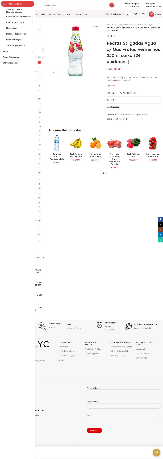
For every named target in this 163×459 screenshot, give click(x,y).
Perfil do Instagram (67, 355)
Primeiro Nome (93, 388)
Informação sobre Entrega (121, 347)
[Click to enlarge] (53, 72)
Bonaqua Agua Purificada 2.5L (57, 156)
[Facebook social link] (113, 119)
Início (109, 24)
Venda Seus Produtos (93, 349)
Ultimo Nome (92, 401)
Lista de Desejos (143, 353)
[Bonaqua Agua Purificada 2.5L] (56, 143)
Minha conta (141, 349)
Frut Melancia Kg (133, 155)
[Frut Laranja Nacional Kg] (95, 143)
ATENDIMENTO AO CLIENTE (144, 343)
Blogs (61, 360)
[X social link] (117, 119)
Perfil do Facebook (67, 351)
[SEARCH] (111, 5)
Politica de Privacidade (119, 351)
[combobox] (78, 5)
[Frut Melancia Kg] (133, 143)
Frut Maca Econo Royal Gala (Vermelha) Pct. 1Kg (114, 159)
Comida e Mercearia (128, 24)
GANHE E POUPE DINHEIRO (92, 343)
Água (151, 24)
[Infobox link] (52, 326)
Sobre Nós (63, 347)
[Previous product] (108, 35)
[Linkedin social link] (120, 119)
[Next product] (114, 35)
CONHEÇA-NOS (65, 342)
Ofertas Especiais (92, 353)
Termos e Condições (118, 355)
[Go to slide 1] (103, 173)
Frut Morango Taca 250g (152, 155)
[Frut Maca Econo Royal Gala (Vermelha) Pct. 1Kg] (114, 143)
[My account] (128, 14)
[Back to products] (111, 35)
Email (89, 415)
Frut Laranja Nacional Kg (95, 155)
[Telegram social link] (126, 119)
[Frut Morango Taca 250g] (152, 143)
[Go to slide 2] (106, 173)
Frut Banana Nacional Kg (76, 155)
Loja (116, 24)
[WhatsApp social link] (123, 119)
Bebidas (143, 24)
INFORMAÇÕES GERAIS (120, 342)
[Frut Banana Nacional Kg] (76, 143)
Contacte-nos (141, 358)
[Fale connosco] (156, 452)
